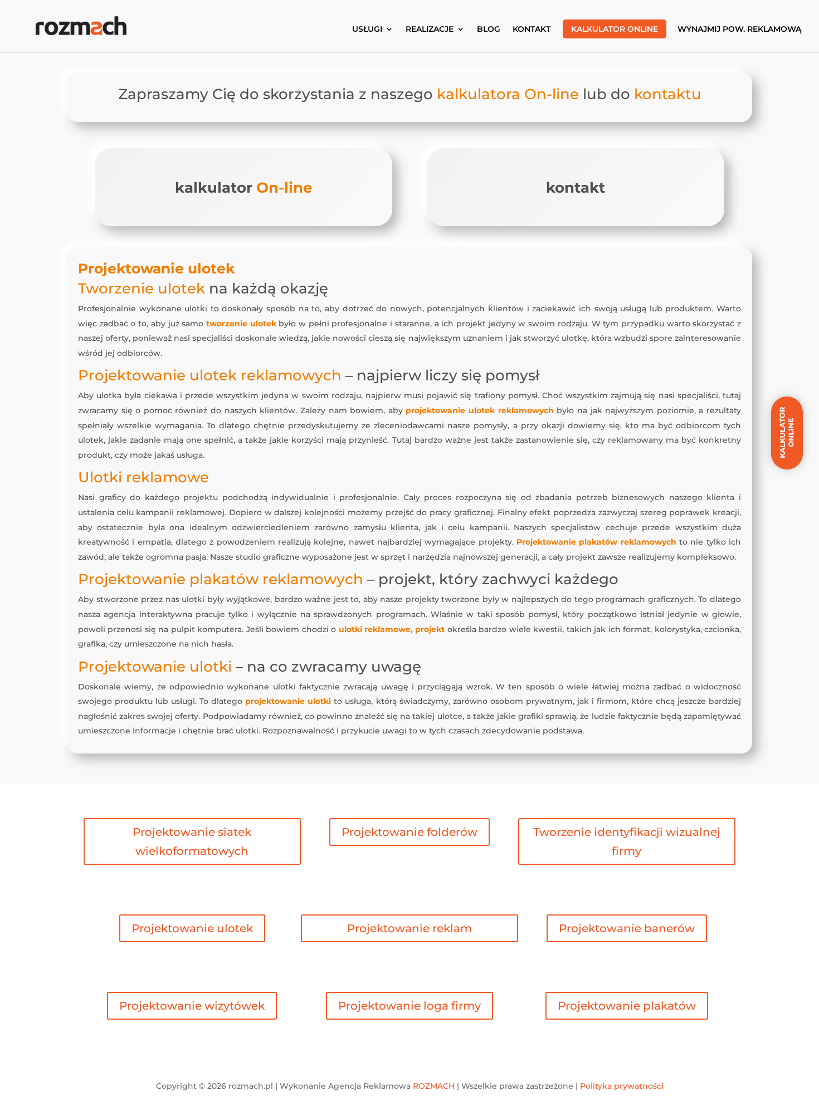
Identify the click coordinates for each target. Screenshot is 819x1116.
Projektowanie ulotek (192, 928)
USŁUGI (367, 29)
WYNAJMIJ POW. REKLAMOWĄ (739, 29)
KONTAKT (531, 29)
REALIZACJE (430, 29)
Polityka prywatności (622, 1086)
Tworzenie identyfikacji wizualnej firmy (626, 841)
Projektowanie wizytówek (192, 1005)
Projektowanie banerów (627, 928)
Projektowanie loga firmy (409, 1005)
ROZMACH (434, 1086)
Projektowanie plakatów (627, 1005)
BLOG (488, 29)
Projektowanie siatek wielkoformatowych (192, 841)
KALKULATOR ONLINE (614, 29)
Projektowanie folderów (409, 832)
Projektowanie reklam (409, 928)
